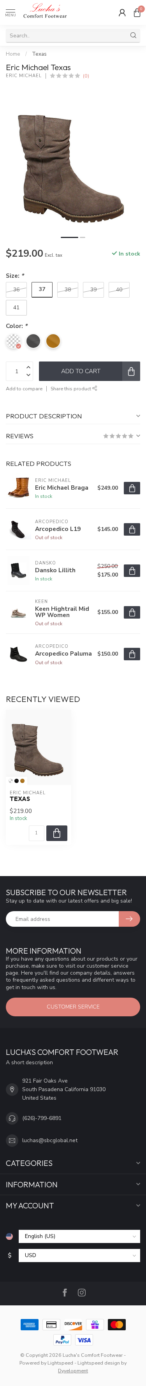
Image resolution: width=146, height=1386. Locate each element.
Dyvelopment (73, 1370)
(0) (86, 75)
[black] (16, 781)
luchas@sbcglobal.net (49, 1140)
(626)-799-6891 (42, 1118)
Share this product (71, 388)
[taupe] (11, 781)
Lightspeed (60, 1363)
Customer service (73, 1006)
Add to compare (24, 388)
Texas (39, 54)
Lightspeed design (98, 1363)
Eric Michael (24, 76)
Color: (16, 326)
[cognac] (22, 781)
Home (13, 54)
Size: (15, 276)
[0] (137, 12)
